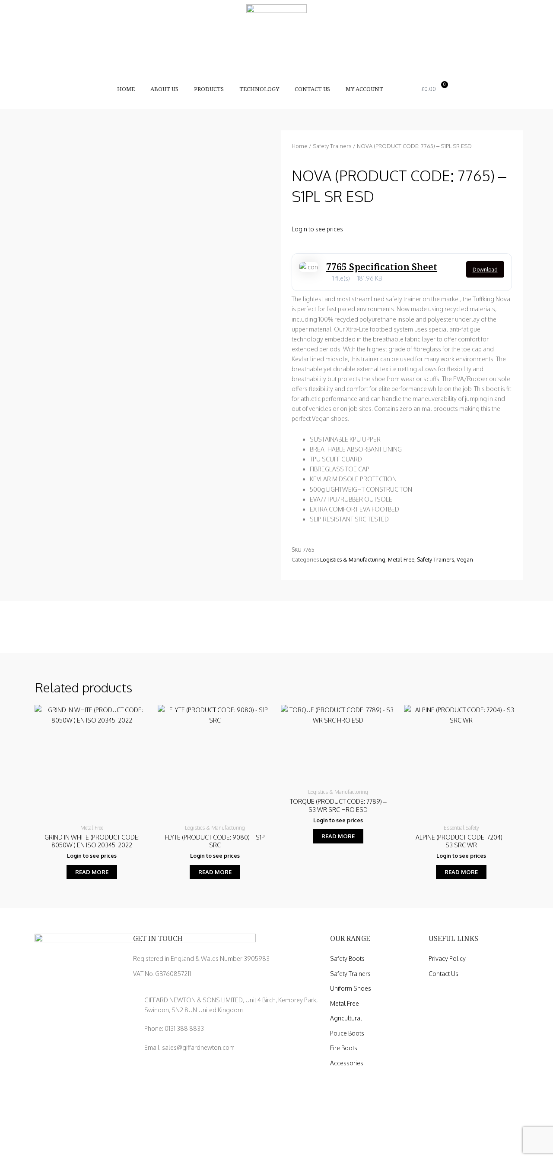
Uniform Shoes (350, 988)
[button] (406, 88)
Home (126, 89)
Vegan (465, 559)
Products (209, 89)
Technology (259, 89)
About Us (164, 89)
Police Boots (347, 1033)
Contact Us (312, 89)
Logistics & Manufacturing (352, 559)
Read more (91, 871)
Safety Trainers (332, 145)
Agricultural (346, 1018)
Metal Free (401, 559)
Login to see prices (317, 229)
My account (364, 89)
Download (485, 269)
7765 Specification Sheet (381, 267)
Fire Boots (343, 1048)
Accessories (346, 1063)
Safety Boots (347, 958)
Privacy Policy (447, 958)
